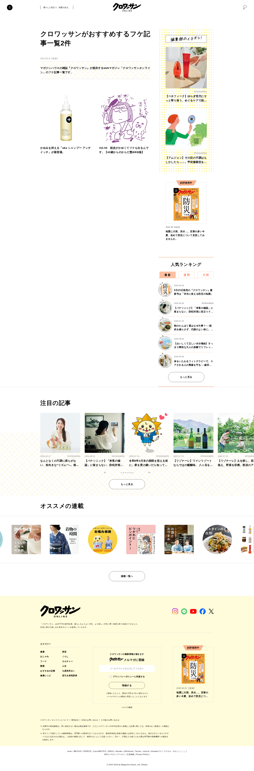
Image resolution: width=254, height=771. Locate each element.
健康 (42, 652)
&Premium (128, 751)
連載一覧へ (127, 576)
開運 (42, 666)
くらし (65, 656)
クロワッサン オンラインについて (54, 720)
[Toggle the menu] (9, 7)
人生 (64, 666)
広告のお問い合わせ (90, 720)
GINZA (111, 751)
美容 (64, 652)
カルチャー (67, 661)
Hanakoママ (156, 751)
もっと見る (186, 377)
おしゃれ (44, 656)
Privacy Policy (142, 754)
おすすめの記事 (47, 671)
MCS (106, 754)
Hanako (119, 751)
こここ (183, 751)
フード (43, 661)
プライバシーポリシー (137, 693)
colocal (146, 751)
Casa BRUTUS (99, 751)
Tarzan (138, 751)
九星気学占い (68, 671)
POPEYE (87, 751)
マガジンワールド (117, 754)
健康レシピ (45, 675)
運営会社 (75, 720)
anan (69, 751)
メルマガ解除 (127, 707)
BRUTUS (78, 751)
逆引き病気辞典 (69, 675)
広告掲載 (130, 754)
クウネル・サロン (171, 751)
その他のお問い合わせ (110, 720)
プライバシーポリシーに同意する (129, 676)
